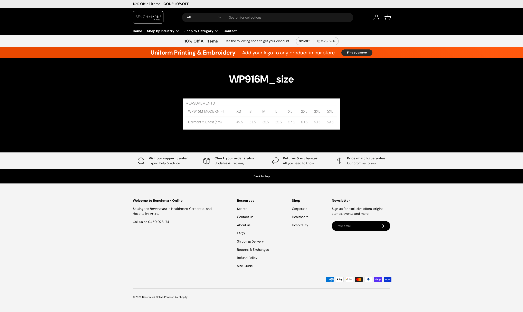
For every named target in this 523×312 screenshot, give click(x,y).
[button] (387, 17)
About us (243, 225)
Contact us (245, 217)
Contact (230, 31)
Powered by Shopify (176, 297)
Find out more (357, 52)
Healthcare (300, 217)
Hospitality (300, 225)
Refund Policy (247, 258)
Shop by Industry (160, 31)
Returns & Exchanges (253, 249)
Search (242, 209)
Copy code (328, 41)
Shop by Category (198, 31)
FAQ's (241, 233)
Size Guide (245, 266)
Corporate (299, 209)
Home (137, 31)
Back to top (262, 176)
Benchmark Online (152, 297)
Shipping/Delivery (250, 241)
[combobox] (267, 17)
